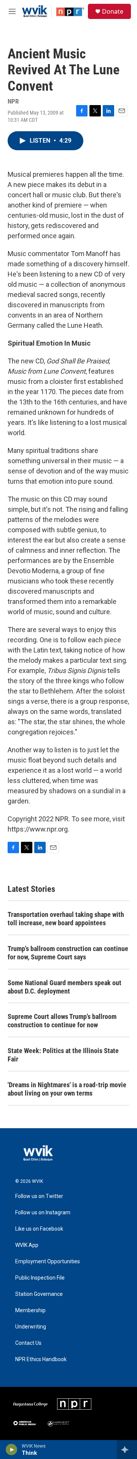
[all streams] (127, 1449)
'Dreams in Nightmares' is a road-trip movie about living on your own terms (67, 1089)
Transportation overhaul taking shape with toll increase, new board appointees (66, 918)
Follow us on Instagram (42, 1212)
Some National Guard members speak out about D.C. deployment (64, 987)
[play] (11, 1449)
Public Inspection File (40, 1278)
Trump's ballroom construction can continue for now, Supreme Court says (68, 953)
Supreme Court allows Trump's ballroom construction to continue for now (62, 1020)
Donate (112, 11)
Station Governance (39, 1294)
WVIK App (26, 1245)
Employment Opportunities (47, 1261)
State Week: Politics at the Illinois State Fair (63, 1055)
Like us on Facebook (39, 1229)
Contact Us (28, 1343)
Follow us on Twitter (39, 1196)
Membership (30, 1310)
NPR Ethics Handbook (41, 1359)
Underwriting (30, 1327)
